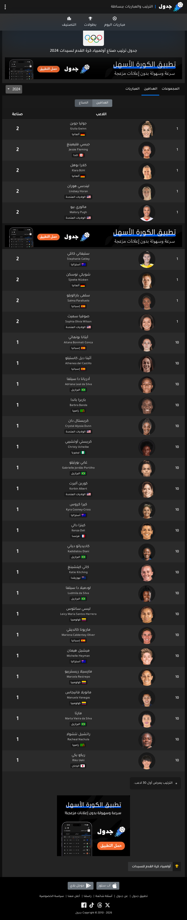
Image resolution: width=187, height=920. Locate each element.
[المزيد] (5, 7)
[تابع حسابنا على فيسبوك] (83, 905)
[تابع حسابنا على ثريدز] (99, 905)
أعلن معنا (74, 896)
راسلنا (88, 896)
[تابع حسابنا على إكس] (107, 905)
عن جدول (122, 896)
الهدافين (150, 89)
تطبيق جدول (140, 896)
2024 (15, 89)
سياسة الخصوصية (51, 896)
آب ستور (105, 885)
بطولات (90, 25)
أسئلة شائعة (103, 896)
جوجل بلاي (77, 885)
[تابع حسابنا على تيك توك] (91, 905)
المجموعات (170, 89)
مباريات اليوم (114, 25)
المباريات (132, 89)
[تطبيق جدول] (93, 69)
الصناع (83, 103)
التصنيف (69, 25)
